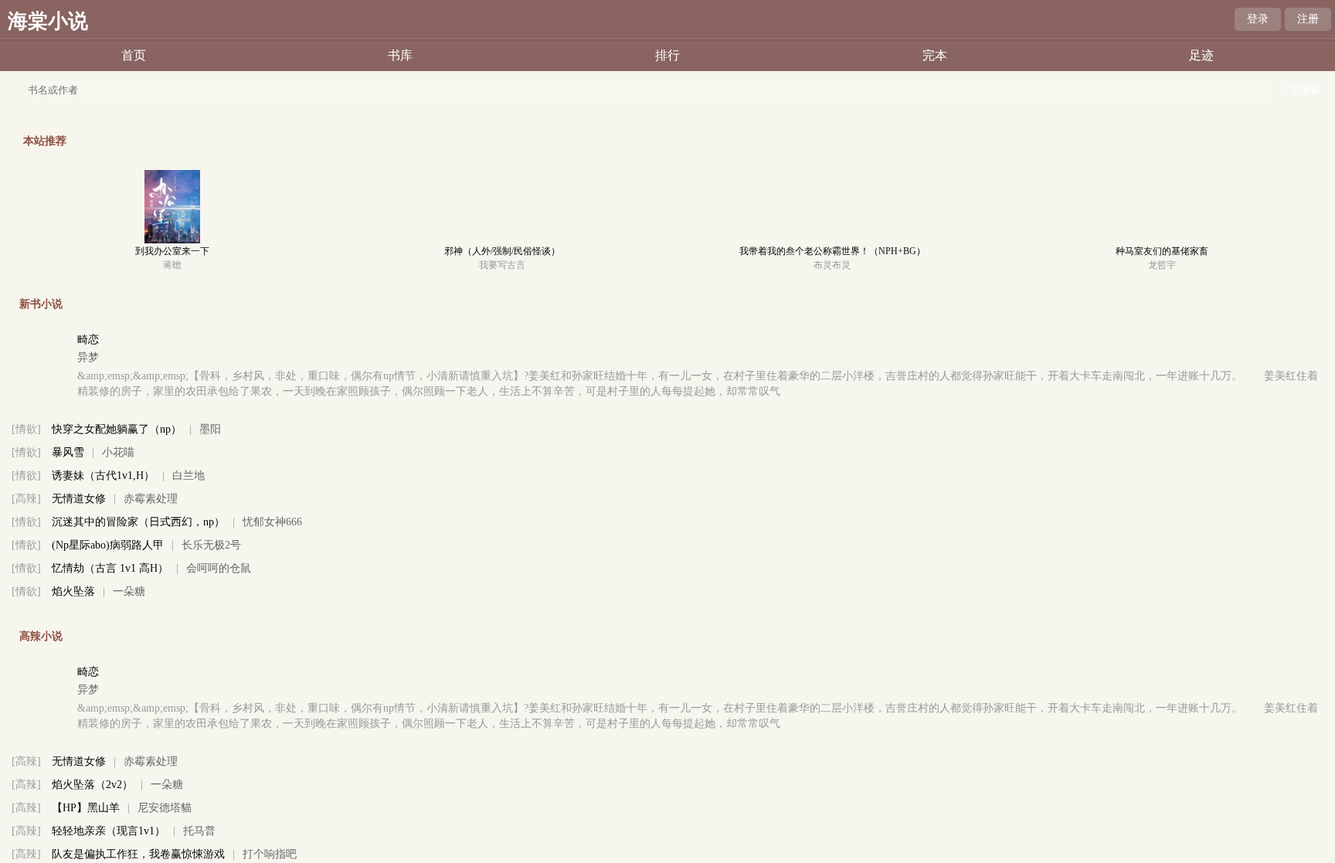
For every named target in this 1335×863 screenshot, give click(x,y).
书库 (400, 55)
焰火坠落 (73, 591)
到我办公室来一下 (172, 251)
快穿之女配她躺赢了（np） (117, 429)
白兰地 (188, 475)
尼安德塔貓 (165, 808)
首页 (133, 55)
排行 (667, 55)
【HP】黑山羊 (86, 808)
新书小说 (41, 304)
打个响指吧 (270, 854)
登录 (1258, 19)
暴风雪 (68, 452)
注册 (1308, 19)
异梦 (88, 357)
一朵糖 (129, 591)
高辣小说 (41, 636)
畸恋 (88, 339)
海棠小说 (48, 21)
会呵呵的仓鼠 (218, 568)
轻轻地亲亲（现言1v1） (108, 831)
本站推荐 (44, 141)
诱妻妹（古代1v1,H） (103, 475)
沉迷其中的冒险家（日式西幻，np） (138, 522)
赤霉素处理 (151, 499)
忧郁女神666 (272, 522)
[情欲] (26, 429)
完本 (934, 55)
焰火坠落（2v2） (92, 784)
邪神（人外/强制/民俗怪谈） (502, 251)
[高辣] (26, 499)
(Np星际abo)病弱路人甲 (108, 545)
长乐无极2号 (211, 545)
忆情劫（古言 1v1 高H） (110, 568)
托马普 (199, 831)
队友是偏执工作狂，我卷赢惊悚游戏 (138, 854)
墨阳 (210, 429)
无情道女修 (79, 499)
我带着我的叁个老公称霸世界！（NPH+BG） (832, 251)
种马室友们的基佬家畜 (1162, 251)
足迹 (1201, 55)
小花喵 (118, 452)
